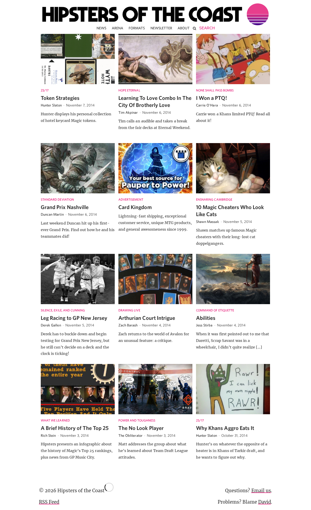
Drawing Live (129, 310)
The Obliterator (130, 435)
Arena (117, 28)
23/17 (44, 90)
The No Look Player (141, 428)
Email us (261, 490)
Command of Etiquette (215, 310)
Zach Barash (128, 325)
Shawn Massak (207, 222)
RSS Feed (49, 502)
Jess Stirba (204, 325)
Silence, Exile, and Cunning (63, 310)
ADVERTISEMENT (130, 199)
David (264, 502)
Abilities (205, 318)
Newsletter (161, 28)
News (101, 28)
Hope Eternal (129, 90)
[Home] (155, 14)
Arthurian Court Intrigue (146, 318)
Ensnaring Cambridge (214, 199)
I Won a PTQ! (211, 98)
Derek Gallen (51, 325)
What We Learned (55, 420)
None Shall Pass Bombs (215, 90)
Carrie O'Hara (207, 105)
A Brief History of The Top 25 (75, 428)
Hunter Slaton (51, 105)
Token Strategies (60, 98)
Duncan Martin (52, 214)
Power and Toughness (136, 420)
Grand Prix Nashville (65, 207)
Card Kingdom (135, 207)
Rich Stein (48, 435)
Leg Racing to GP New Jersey (74, 318)
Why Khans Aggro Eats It (225, 428)
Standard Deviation (57, 199)
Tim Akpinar (128, 112)
